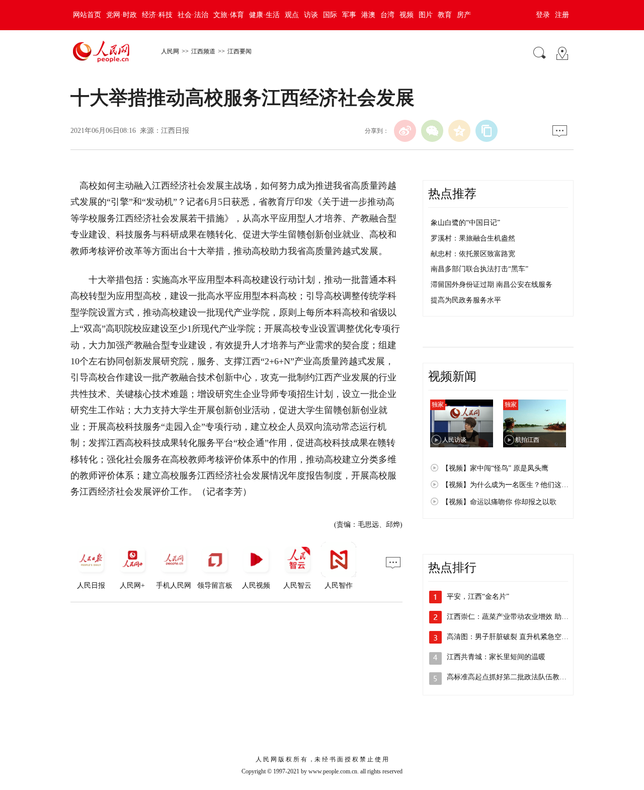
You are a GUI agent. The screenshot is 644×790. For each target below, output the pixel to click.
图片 (426, 15)
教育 (445, 15)
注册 (562, 15)
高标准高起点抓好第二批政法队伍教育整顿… (517, 677)
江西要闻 (239, 51)
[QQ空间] (459, 131)
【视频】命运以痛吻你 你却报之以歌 (499, 502)
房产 (464, 15)
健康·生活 (264, 15)
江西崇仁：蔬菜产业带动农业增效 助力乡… (515, 616)
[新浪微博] (405, 131)
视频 (406, 15)
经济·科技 (157, 15)
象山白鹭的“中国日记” (465, 222)
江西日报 (175, 130)
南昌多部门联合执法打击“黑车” (479, 269)
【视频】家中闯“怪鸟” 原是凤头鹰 (495, 468)
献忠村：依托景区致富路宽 (473, 254)
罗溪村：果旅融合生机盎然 (473, 238)
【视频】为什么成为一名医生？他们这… (505, 485)
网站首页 (87, 15)
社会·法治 (193, 15)
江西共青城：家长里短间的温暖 (496, 657)
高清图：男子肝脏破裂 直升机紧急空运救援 (515, 637)
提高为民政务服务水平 (466, 300)
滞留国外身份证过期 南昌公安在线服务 (491, 284)
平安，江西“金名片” (478, 596)
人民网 (170, 51)
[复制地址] (486, 131)
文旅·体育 (228, 15)
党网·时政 (121, 15)
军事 (349, 15)
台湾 (387, 15)
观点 (292, 15)
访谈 (311, 15)
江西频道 (203, 51)
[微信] (432, 131)
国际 (330, 15)
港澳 (368, 15)
